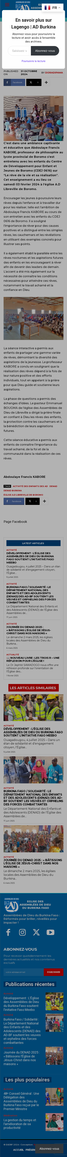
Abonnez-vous (45, 50)
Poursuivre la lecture (33, 61)
